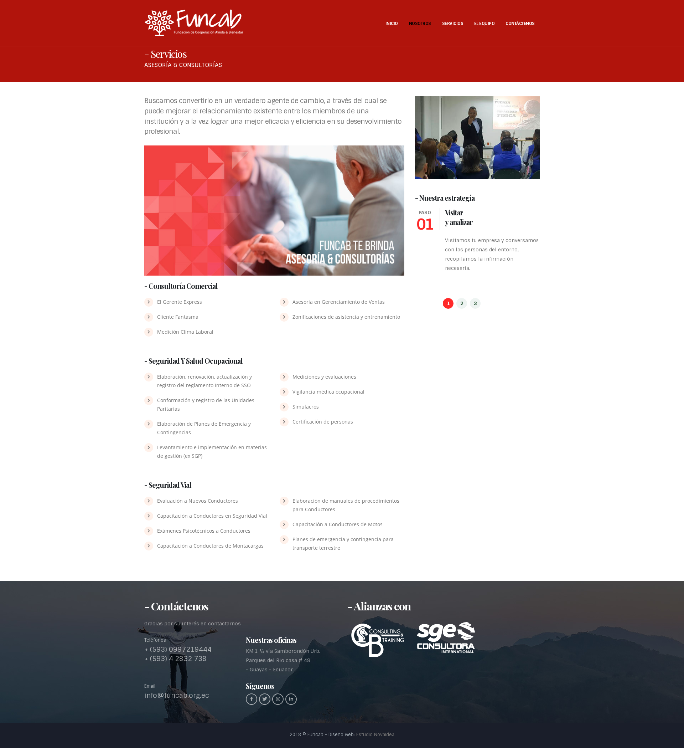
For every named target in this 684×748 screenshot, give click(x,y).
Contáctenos (520, 23)
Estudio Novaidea (375, 735)
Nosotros (420, 23)
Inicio (391, 23)
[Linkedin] (291, 699)
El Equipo (484, 23)
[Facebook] (251, 699)
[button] (448, 303)
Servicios (452, 23)
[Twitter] (265, 699)
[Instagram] (278, 699)
